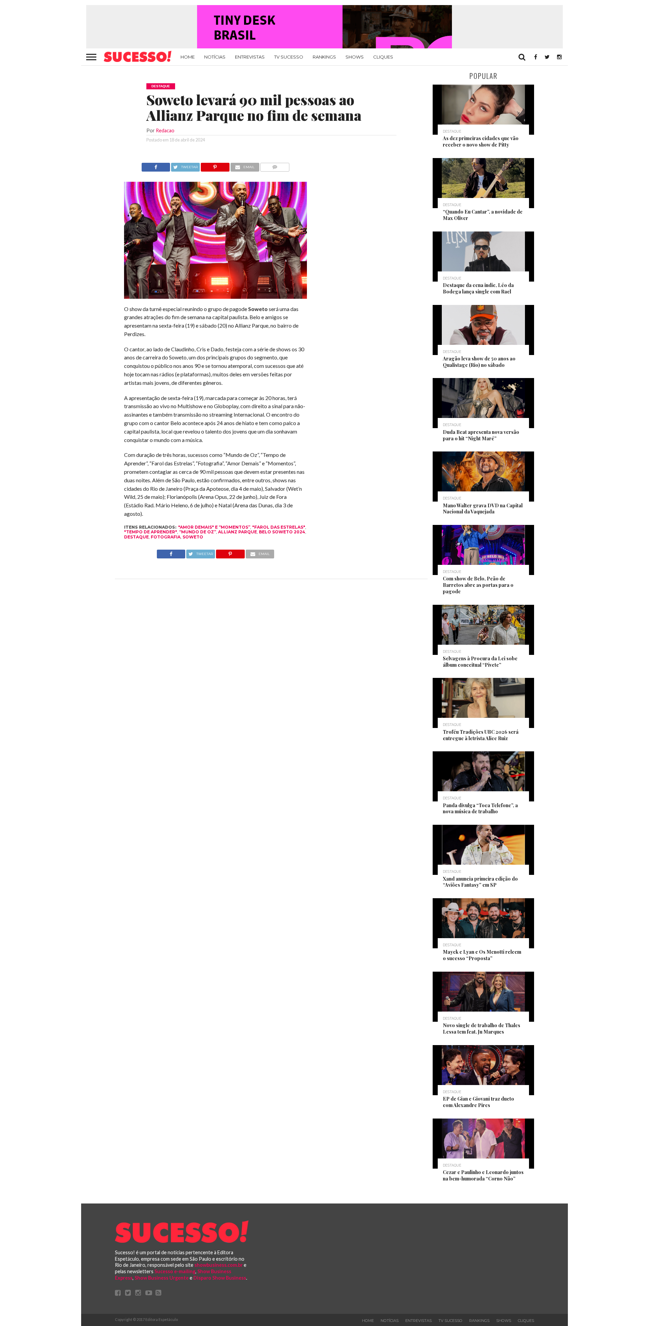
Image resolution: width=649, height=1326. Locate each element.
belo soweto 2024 (282, 531)
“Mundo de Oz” (197, 531)
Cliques (383, 57)
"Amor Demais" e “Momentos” (214, 527)
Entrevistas (250, 57)
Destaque (136, 536)
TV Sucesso (288, 57)
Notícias (214, 57)
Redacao (165, 130)
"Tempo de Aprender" (150, 531)
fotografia (166, 536)
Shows (354, 57)
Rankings (324, 57)
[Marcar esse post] (215, 165)
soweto (193, 536)
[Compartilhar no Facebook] (156, 165)
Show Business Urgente (162, 1278)
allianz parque (237, 531)
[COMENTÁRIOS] (275, 165)
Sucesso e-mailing (174, 1271)
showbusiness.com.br (218, 1265)
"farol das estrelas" (278, 527)
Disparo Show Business (219, 1278)
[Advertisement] (367, 264)
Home (188, 57)
